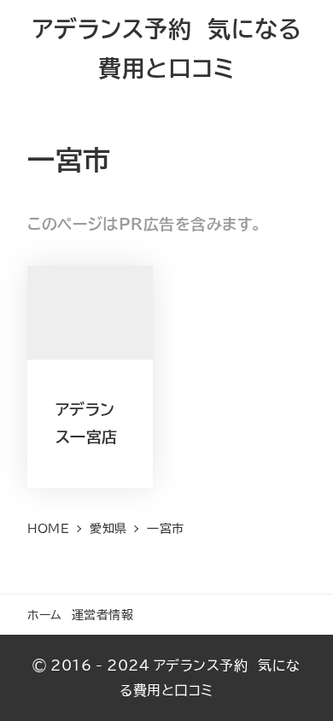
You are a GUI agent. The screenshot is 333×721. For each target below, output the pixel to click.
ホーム (44, 614)
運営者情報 (103, 614)
